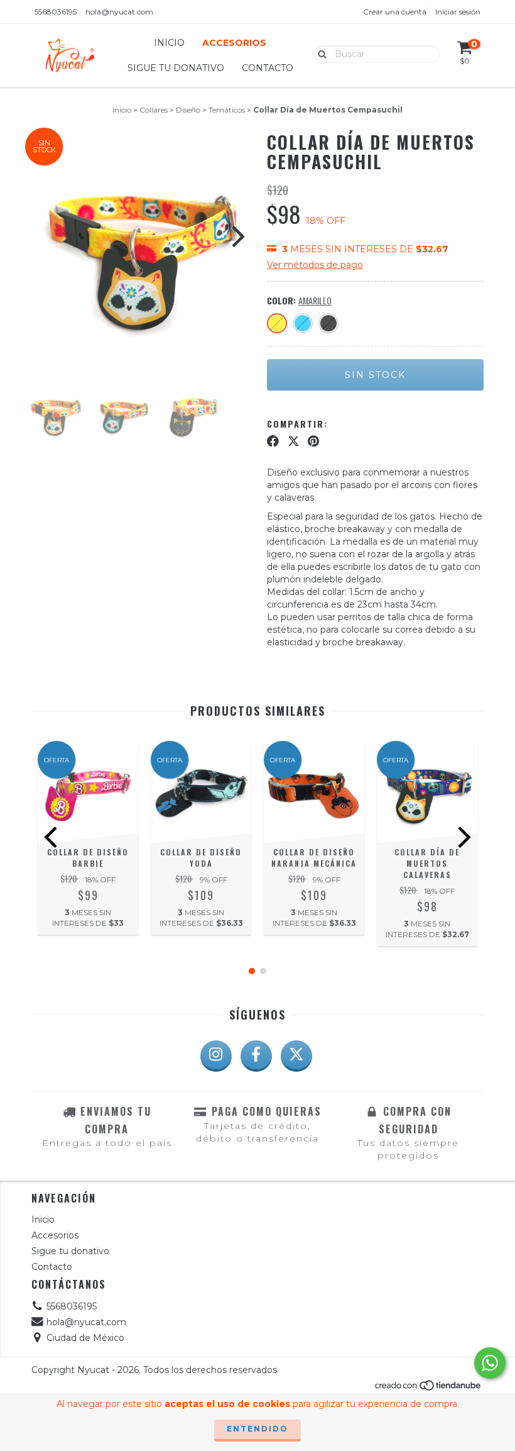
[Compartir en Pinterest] (313, 441)
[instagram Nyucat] (216, 1056)
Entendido (257, 1428)
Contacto (267, 68)
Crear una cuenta (394, 11)
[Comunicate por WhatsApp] (490, 1363)
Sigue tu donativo (175, 68)
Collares (153, 109)
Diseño (188, 109)
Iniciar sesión (457, 11)
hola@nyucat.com (119, 11)
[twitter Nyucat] (296, 1056)
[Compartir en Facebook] (273, 441)
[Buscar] (319, 53)
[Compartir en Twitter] (294, 441)
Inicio (169, 42)
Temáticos (227, 109)
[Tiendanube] (429, 1388)
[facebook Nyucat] (256, 1056)
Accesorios (234, 42)
